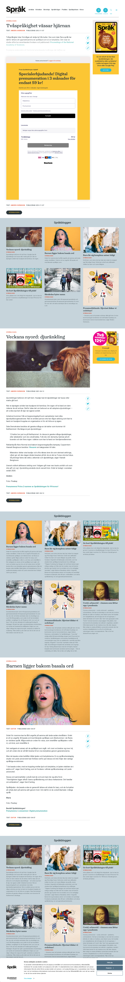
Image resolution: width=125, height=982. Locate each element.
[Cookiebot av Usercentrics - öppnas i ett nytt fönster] (12, 978)
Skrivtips (46, 9)
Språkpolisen (73, 9)
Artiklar (31, 9)
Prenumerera (11, 811)
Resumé (32, 447)
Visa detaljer (28, 978)
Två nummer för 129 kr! (105, 359)
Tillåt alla (110, 962)
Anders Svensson (18, 30)
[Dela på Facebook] (88, 38)
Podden (64, 9)
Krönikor (39, 9)
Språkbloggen (11, 21)
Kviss (82, 9)
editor (13, 729)
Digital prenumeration (38, 811)
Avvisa (110, 973)
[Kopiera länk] (88, 48)
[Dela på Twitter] (88, 43)
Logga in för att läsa (54, 61)
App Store (106, 70)
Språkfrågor (55, 9)
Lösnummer (23, 811)
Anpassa (108, 968)
